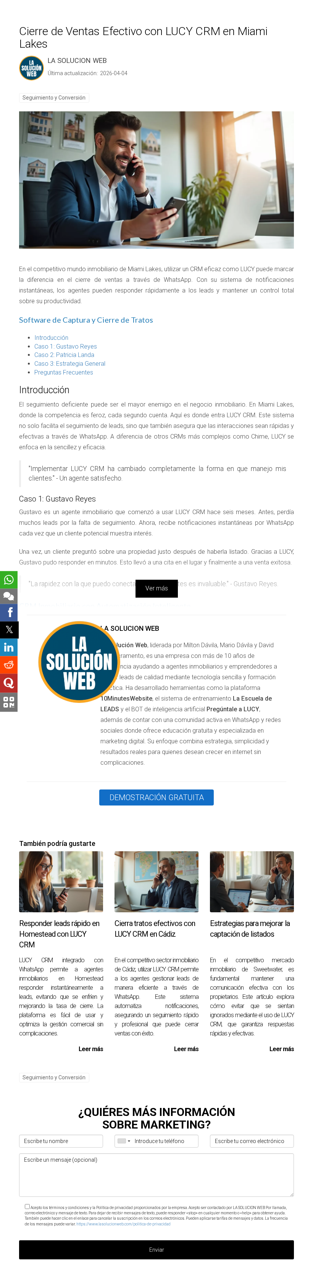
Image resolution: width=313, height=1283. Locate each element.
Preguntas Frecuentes (63, 372)
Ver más (156, 588)
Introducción (51, 337)
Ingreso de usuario (233, 1275)
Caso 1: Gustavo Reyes (65, 346)
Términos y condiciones (152, 1275)
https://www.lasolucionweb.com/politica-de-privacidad (123, 1224)
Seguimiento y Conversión (54, 98)
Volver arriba (74, 1275)
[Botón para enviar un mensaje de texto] (9, 596)
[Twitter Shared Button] (9, 629)
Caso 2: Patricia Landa (64, 355)
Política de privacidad (108, 1275)
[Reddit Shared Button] (9, 665)
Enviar (156, 1250)
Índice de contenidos (195, 1275)
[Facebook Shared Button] (9, 612)
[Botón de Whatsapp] (9, 579)
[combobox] (123, 1141)
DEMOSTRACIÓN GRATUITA (157, 797)
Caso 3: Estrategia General (69, 363)
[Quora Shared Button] (9, 683)
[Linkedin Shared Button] (9, 647)
